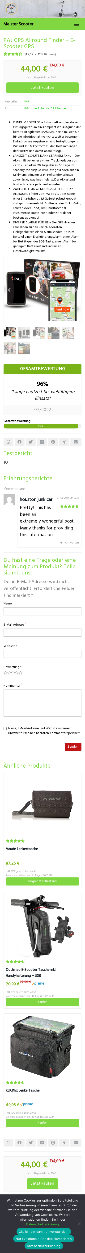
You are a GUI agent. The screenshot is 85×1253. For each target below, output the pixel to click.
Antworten (72, 543)
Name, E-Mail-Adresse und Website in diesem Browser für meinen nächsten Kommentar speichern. (44, 731)
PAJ (26, 101)
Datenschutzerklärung (42, 1224)
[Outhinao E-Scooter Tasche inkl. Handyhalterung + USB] (42, 926)
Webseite (10, 646)
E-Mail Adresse (15, 625)
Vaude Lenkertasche (22, 849)
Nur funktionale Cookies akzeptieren (44, 1239)
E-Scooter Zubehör (36, 108)
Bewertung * (12, 667)
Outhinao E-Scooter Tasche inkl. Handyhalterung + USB (31, 973)
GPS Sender (58, 108)
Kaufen (42, 1002)
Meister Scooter (18, 24)
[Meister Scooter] (42, 9)
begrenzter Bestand (42, 881)
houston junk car (36, 499)
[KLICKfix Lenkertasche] (42, 1047)
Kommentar (13, 686)
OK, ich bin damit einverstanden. (44, 1231)
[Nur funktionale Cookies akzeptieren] (79, 1223)
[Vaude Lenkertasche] (42, 805)
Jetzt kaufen (42, 87)
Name (9, 603)
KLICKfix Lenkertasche (23, 1090)
